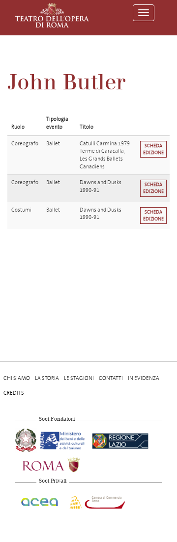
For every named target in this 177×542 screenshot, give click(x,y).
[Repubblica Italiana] (26, 439)
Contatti (111, 378)
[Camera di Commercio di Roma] (96, 501)
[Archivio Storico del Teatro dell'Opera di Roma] (52, 15)
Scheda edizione (153, 149)
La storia (47, 378)
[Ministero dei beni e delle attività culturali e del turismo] (64, 439)
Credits (13, 393)
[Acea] (40, 501)
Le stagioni (79, 378)
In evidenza (143, 378)
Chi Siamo (16, 378)
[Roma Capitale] (64, 464)
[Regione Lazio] (120, 439)
